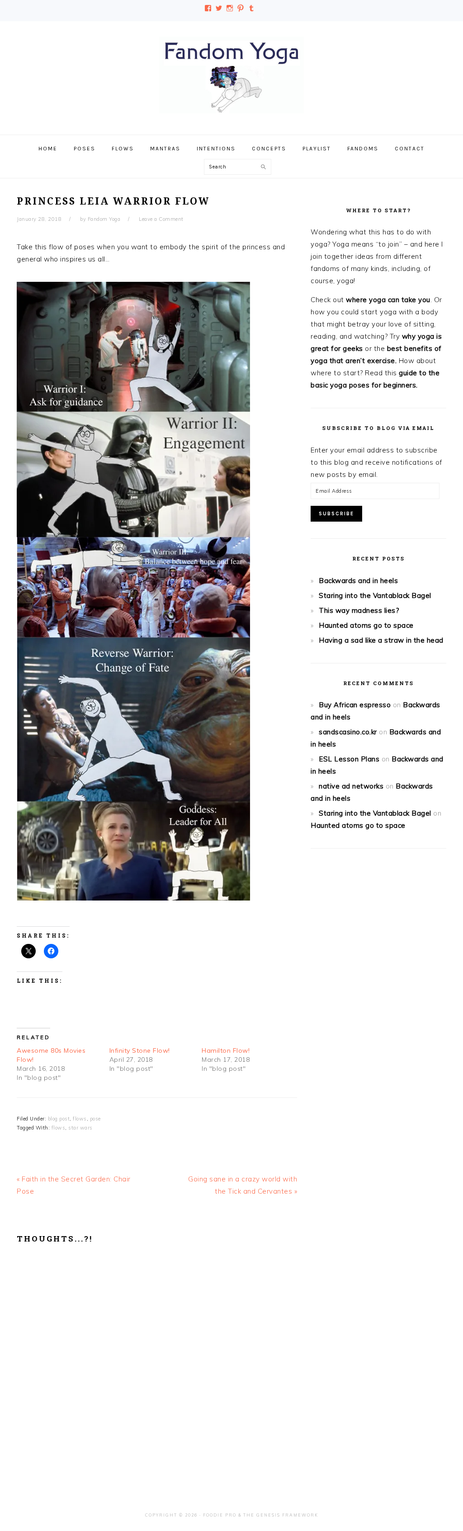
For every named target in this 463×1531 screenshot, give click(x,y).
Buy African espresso (355, 704)
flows (80, 1119)
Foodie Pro (219, 1514)
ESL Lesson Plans (349, 759)
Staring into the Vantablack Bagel (375, 595)
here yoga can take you (391, 299)
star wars (80, 1128)
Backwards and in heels (358, 580)
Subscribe (336, 514)
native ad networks (351, 786)
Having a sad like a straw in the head (381, 640)
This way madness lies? (359, 610)
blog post (59, 1119)
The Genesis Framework (280, 1514)
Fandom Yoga (231, 75)
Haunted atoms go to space (366, 625)
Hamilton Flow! (226, 1050)
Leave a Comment (161, 219)
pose (95, 1119)
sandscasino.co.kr (348, 732)
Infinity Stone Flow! (139, 1050)
